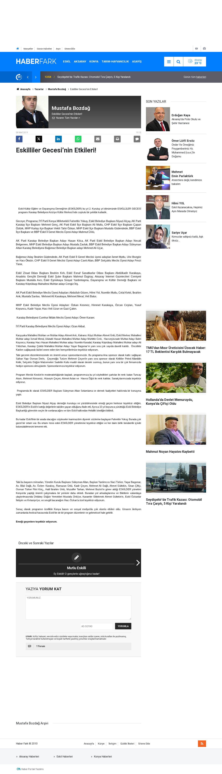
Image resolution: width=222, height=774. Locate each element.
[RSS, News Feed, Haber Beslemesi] (202, 743)
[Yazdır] (117, 139)
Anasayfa (25, 89)
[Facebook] (19, 139)
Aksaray (80, 61)
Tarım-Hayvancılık (115, 61)
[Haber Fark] (36, 61)
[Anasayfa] (18, 49)
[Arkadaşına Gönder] (97, 139)
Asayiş (137, 61)
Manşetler (28, 49)
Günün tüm (195, 76)
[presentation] (28, 77)
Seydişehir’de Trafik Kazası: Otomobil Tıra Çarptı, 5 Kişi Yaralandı (94, 76)
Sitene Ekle (70, 49)
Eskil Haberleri (65, 756)
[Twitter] (39, 139)
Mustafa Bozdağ (57, 89)
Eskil (67, 61)
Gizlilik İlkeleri (127, 743)
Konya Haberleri (103, 756)
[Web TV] (196, 48)
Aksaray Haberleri (29, 756)
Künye (101, 743)
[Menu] (169, 62)
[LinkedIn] (58, 139)
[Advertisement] (97, 22)
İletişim (112, 743)
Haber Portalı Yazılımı (32, 769)
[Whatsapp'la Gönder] (78, 139)
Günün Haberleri (44, 49)
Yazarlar (39, 89)
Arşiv (58, 49)
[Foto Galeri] (204, 48)
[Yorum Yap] (137, 139)
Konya (93, 61)
